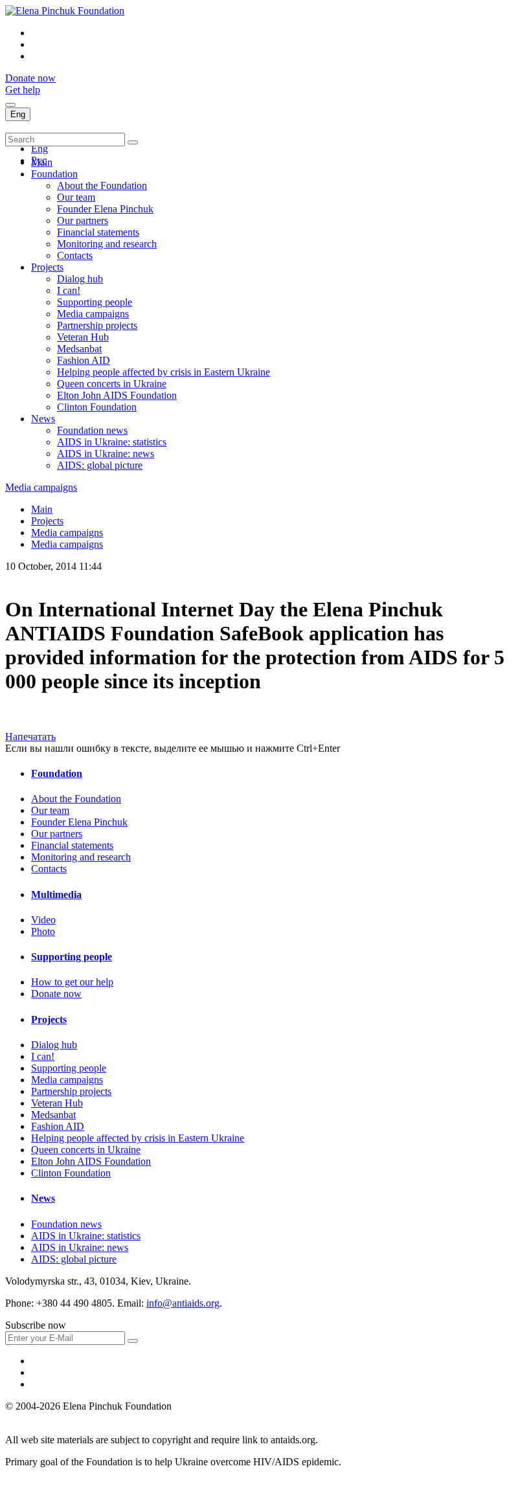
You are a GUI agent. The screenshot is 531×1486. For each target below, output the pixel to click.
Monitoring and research (107, 243)
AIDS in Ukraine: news (105, 453)
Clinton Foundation (97, 406)
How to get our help (72, 981)
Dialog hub (80, 278)
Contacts (75, 255)
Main (41, 162)
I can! (68, 290)
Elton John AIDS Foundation (117, 395)
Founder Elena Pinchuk (105, 208)
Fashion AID (83, 360)
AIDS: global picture (99, 465)
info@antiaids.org (183, 1303)
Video (43, 919)
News (43, 418)
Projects (47, 267)
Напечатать (30, 736)
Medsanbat (79, 348)
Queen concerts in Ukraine (111, 383)
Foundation (54, 173)
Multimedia (56, 894)
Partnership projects (97, 325)
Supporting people (94, 302)
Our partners (82, 220)
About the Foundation (102, 185)
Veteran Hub (83, 337)
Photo (43, 931)
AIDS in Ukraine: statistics (111, 441)
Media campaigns (93, 313)
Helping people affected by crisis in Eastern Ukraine (163, 371)
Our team (76, 197)
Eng (17, 114)
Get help (22, 89)
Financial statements (98, 232)
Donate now (30, 78)
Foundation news (92, 430)
